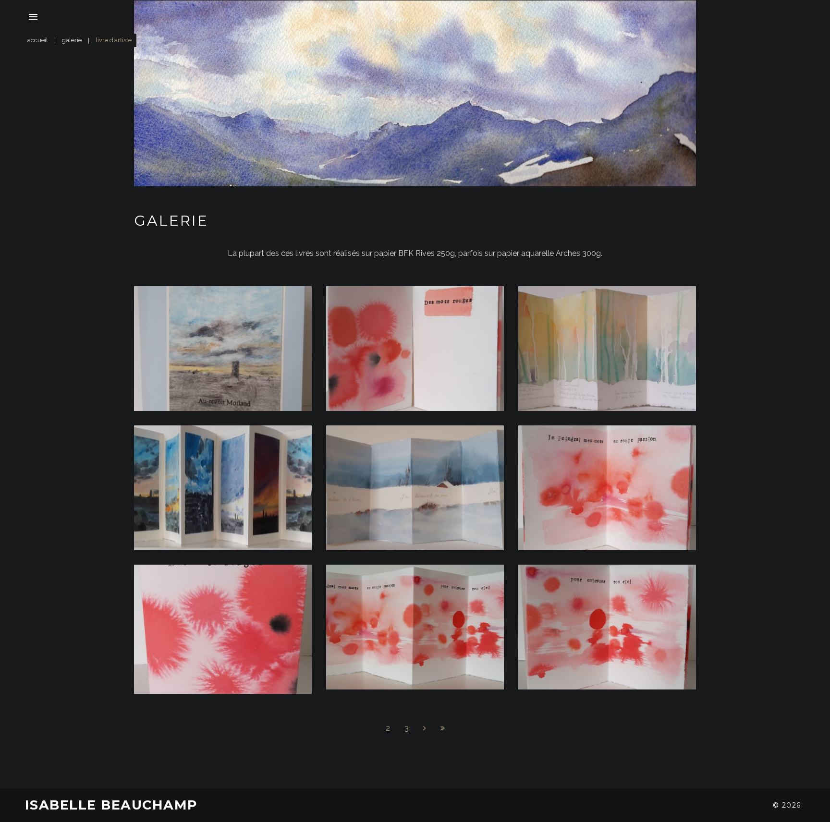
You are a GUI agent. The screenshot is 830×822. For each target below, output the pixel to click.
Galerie (72, 40)
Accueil (37, 40)
